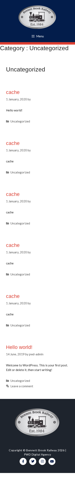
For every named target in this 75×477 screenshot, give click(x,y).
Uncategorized (20, 121)
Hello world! (19, 347)
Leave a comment (21, 386)
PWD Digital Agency (37, 454)
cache (13, 92)
